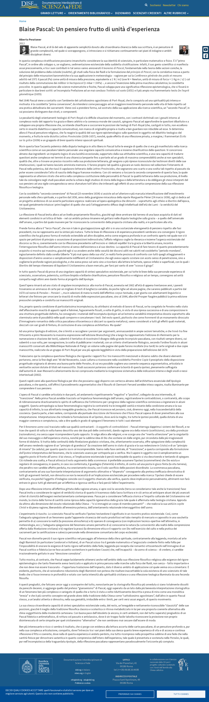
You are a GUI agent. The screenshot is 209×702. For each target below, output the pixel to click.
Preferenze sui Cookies (130, 694)
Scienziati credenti (147, 13)
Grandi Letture (52, 13)
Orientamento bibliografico (89, 13)
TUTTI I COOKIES (181, 694)
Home (22, 21)
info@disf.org (76, 680)
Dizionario (123, 13)
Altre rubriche (175, 13)
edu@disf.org (89, 680)
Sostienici (155, 5)
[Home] (50, 5)
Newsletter (169, 5)
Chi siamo (183, 5)
